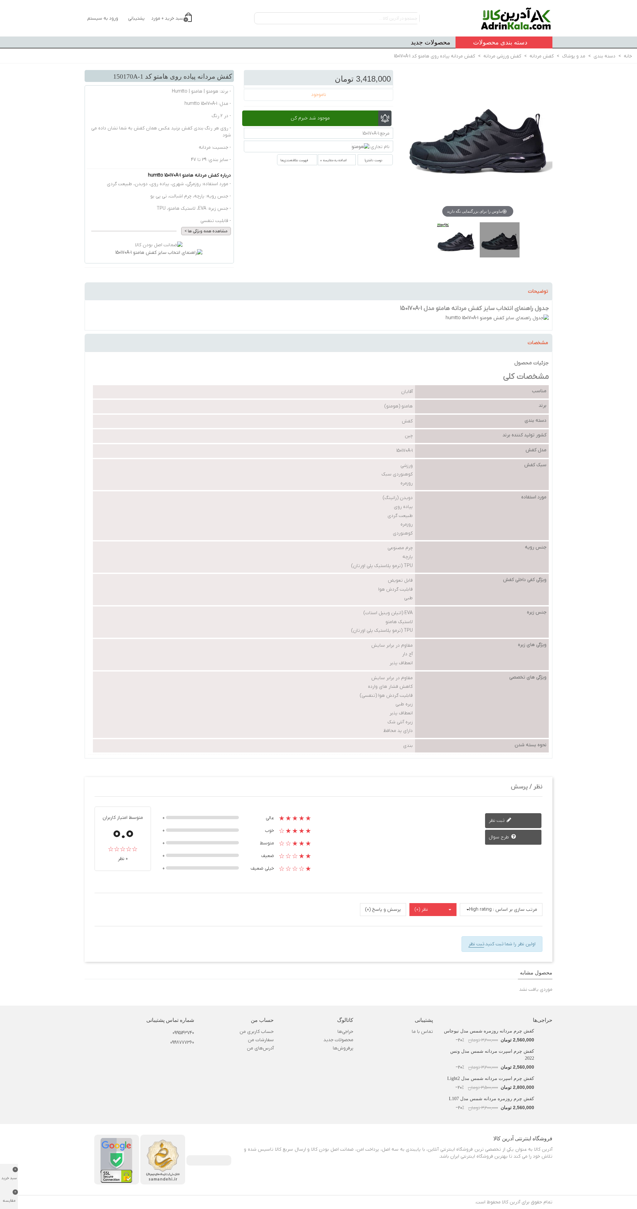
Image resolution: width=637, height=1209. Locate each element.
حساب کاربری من (257, 1032)
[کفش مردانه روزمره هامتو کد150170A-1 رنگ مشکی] (456, 243)
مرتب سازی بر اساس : (515, 909)
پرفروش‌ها (343, 1048)
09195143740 (183, 1033)
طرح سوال (499, 837)
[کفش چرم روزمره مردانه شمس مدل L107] (544, 1098)
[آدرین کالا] (515, 18)
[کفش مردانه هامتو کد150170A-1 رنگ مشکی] (500, 243)
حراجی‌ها (542, 1020)
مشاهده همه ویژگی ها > (206, 231)
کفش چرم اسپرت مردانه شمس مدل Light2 (490, 1078)
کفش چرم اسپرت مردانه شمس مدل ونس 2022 (492, 1055)
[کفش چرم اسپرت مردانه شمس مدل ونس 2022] (544, 1051)
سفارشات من (261, 1040)
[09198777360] (159, 1037)
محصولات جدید (430, 42)
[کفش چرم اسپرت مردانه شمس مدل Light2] (544, 1078)
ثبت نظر (497, 821)
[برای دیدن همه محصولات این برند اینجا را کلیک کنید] (360, 147)
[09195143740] (159, 1028)
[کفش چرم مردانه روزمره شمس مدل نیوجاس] (544, 1031)
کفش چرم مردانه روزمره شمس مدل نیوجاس (489, 1031)
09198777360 (182, 1042)
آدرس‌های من (260, 1048)
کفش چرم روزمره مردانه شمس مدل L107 (491, 1098)
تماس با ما (422, 1032)
